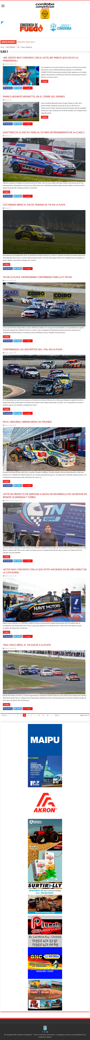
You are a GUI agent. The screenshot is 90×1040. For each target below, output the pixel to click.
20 (43, 715)
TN (18, 47)
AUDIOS (6, 64)
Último (57, 715)
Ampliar (44, 81)
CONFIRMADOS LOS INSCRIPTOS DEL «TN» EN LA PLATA (32, 349)
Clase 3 (11, 280)
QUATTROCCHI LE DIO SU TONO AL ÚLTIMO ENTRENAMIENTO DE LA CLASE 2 (44, 132)
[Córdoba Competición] (45, 6)
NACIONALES (10, 47)
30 (47, 715)
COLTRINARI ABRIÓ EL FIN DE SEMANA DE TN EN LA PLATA (34, 204)
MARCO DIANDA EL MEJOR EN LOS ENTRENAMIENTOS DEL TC (39, 42)
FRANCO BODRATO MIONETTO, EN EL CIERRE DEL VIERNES (34, 96)
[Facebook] (42, 1032)
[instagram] (47, 1032)
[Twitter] (45, 1032)
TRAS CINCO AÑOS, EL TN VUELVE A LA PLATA (27, 644)
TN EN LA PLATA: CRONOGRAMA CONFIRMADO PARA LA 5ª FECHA (37, 277)
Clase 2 (12, 64)
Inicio (2, 47)
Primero (4, 715)
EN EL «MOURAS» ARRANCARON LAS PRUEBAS (27, 421)
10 (39, 715)
